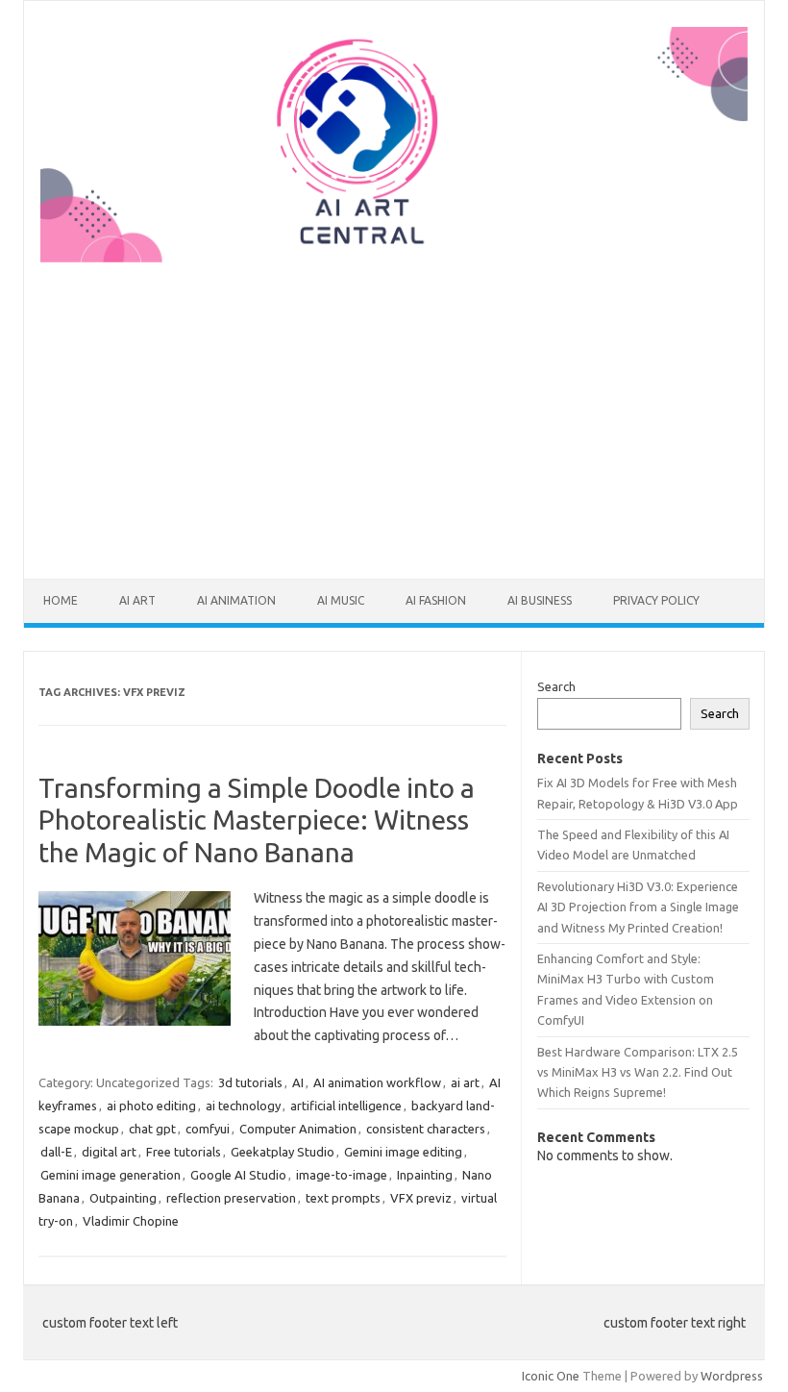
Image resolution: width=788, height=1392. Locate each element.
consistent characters (425, 1128)
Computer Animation (298, 1128)
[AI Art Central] (394, 257)
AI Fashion (436, 600)
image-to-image (341, 1174)
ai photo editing (151, 1105)
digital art (109, 1151)
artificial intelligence (346, 1105)
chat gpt (152, 1128)
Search (556, 686)
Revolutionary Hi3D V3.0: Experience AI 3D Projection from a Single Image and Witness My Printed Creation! (638, 907)
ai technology (243, 1105)
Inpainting (425, 1174)
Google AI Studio (238, 1174)
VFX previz (421, 1198)
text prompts (343, 1198)
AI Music (340, 600)
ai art (137, 600)
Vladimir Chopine (131, 1221)
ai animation (236, 600)
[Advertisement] (394, 408)
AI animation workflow (377, 1082)
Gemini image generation (110, 1174)
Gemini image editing (403, 1151)
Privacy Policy (656, 600)
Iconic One (550, 1375)
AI (298, 1082)
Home (60, 600)
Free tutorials (183, 1151)
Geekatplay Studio (282, 1151)
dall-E (56, 1151)
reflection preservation (231, 1198)
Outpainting (123, 1198)
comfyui (207, 1128)
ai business (539, 600)
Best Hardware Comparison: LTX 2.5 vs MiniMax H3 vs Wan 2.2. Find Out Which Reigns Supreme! (637, 1072)
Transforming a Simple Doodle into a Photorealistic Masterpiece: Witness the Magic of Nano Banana (256, 820)
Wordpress (732, 1375)
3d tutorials (250, 1082)
